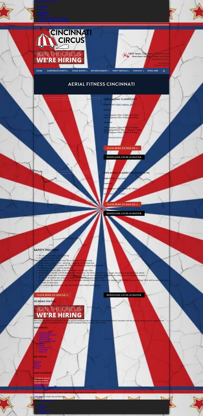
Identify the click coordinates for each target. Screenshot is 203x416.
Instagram (44, 12)
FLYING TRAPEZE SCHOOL (54, 21)
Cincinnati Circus (46, 401)
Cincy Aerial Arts (125, 104)
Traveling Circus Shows (48, 335)
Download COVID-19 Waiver (124, 157)
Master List (43, 352)
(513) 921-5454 (39, 385)
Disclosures (43, 407)
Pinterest (43, 15)
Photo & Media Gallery (47, 341)
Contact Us (43, 413)
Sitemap (42, 345)
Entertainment (44, 337)
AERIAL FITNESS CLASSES (53, 18)
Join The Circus (44, 347)
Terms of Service (45, 411)
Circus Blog (43, 349)
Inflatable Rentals (45, 339)
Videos (41, 343)
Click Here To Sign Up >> (122, 148)
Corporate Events (45, 333)
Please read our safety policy (115, 138)
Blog (40, 405)
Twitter (42, 9)
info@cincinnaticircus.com (46, 1)
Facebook (43, 6)
